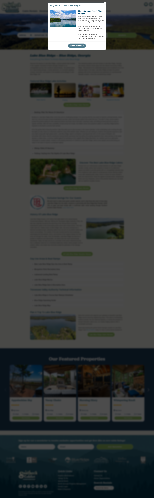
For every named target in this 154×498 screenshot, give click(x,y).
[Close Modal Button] (105, 3)
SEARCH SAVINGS (77, 45)
